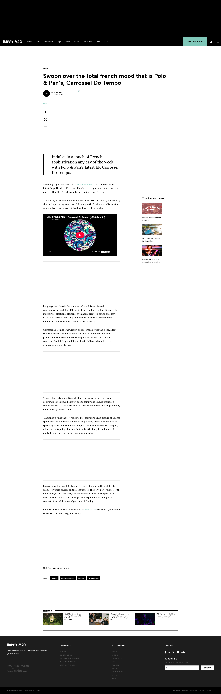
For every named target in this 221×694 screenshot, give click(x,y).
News (29, 42)
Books (77, 42)
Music (38, 42)
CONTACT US (66, 655)
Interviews (48, 42)
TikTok (201, 690)
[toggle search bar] (210, 41)
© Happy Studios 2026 (15, 690)
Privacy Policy (29, 690)
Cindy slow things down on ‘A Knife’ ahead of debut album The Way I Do (119, 617)
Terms (38, 690)
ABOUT (63, 652)
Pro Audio (87, 42)
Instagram (193, 690)
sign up (207, 668)
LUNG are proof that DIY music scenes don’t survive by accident (166, 616)
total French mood (83, 184)
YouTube (185, 690)
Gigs (59, 42)
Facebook (176, 690)
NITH (106, 42)
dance (54, 578)
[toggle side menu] (217, 41)
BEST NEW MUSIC (68, 662)
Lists (98, 42)
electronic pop (67, 578)
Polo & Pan (91, 509)
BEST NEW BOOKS (68, 665)
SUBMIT (195, 42)
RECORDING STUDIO (69, 658)
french (81, 578)
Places (67, 42)
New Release (94, 578)
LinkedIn (208, 690)
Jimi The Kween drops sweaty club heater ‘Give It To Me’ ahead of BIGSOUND (73, 617)
